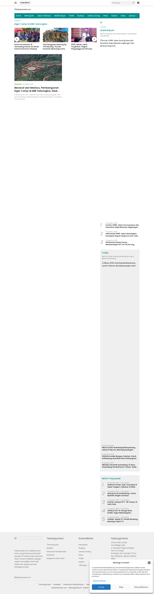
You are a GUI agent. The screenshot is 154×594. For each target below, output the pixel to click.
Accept (101, 587)
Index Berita (25, 2)
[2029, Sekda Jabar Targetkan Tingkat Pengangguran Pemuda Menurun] (84, 35)
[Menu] (16, 3)
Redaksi (50, 548)
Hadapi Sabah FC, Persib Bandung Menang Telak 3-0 (122, 520)
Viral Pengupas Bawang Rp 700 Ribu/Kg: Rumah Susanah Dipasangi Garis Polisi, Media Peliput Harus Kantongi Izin (55, 46)
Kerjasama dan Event (55, 558)
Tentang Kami (53, 544)
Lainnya (132, 16)
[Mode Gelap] (138, 3)
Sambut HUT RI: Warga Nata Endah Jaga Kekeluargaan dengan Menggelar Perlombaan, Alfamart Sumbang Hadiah (121, 512)
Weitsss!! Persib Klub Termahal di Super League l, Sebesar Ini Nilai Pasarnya (122, 486)
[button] (149, 562)
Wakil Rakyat (60, 16)
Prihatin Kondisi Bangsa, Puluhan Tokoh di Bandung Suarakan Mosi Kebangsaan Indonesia (119, 457)
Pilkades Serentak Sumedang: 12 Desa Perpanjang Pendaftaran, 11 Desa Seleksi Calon (120, 466)
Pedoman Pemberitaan (56, 551)
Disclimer (50, 555)
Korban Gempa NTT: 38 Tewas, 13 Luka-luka (122, 503)
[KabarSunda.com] (22, 9)
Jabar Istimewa (44, 16)
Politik (71, 16)
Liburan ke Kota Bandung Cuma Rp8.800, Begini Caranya (121, 494)
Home (18, 16)
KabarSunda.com (59, 588)
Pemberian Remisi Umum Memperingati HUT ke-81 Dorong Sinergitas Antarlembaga (120, 243)
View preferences (141, 587)
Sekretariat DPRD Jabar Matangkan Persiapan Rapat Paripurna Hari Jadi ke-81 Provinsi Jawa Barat (122, 235)
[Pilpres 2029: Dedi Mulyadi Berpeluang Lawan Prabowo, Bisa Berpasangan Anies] (120, 352)
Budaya (80, 16)
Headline (18, 84)
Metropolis (29, 16)
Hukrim (114, 16)
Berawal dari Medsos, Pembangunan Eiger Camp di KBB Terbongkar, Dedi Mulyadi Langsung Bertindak (36, 91)
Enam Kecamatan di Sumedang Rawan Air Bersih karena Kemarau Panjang (26, 46)
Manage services (99, 581)
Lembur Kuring (93, 16)
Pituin (105, 16)
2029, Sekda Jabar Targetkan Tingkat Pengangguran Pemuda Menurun (81, 46)
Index (123, 16)
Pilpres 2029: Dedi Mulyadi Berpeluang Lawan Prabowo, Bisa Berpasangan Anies (118, 448)
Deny (121, 587)
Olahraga (83, 565)
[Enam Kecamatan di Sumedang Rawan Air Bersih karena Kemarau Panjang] (27, 35)
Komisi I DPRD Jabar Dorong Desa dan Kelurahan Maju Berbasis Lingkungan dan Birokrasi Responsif (122, 226)
